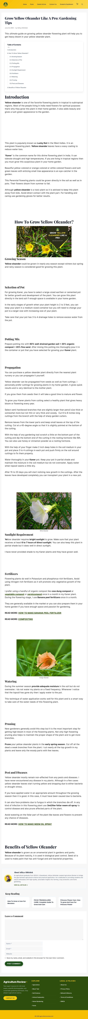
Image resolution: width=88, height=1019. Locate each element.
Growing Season (17, 56)
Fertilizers (15, 73)
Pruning (14, 80)
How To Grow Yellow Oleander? (18, 53)
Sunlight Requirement (19, 70)
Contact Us (53, 4)
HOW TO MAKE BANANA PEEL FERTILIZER (39, 613)
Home (25, 4)
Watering (15, 77)
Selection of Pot (17, 60)
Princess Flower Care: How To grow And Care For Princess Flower (70, 902)
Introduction (12, 50)
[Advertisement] (44, 129)
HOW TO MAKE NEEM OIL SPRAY (35, 824)
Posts (32, 4)
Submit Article (41, 4)
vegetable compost (14, 594)
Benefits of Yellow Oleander (18, 87)
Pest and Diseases (18, 83)
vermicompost (34, 594)
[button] (77, 4)
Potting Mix (16, 63)
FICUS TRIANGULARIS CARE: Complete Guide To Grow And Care (43, 902)
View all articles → (21, 885)
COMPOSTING (25, 619)
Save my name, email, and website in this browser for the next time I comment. (35, 958)
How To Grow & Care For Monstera (16, 902)
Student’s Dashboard (66, 4)
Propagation (16, 66)
